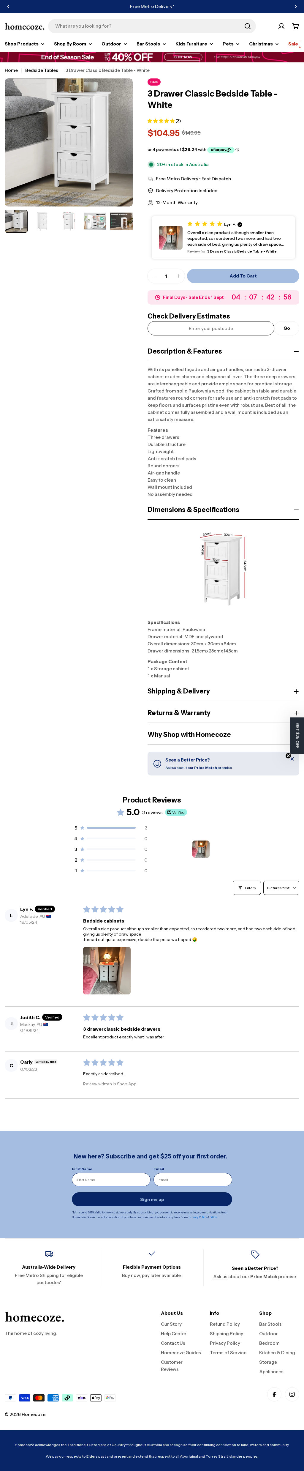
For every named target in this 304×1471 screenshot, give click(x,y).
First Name (82, 1169)
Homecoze (33, 1414)
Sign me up (152, 1199)
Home (11, 70)
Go (287, 328)
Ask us (170, 767)
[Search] (247, 26)
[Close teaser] (288, 756)
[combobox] (152, 26)
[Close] (292, 758)
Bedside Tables (41, 70)
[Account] (281, 26)
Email (158, 1169)
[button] (8, 6)
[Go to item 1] (201, 849)
